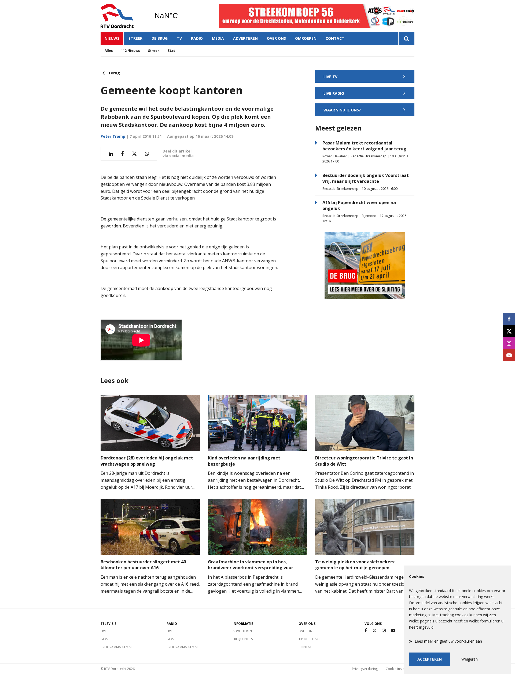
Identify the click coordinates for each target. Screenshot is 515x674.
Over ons (276, 38)
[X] (374, 630)
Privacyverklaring (365, 668)
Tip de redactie (311, 639)
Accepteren (429, 659)
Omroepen (306, 38)
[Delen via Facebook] (122, 153)
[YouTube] (393, 630)
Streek (135, 38)
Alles (109, 50)
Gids (104, 639)
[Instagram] (384, 630)
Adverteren (245, 38)
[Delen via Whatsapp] (147, 153)
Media (218, 38)
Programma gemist (117, 647)
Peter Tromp (113, 136)
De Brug (160, 38)
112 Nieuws (130, 50)
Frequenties (243, 639)
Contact (335, 38)
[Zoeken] (406, 38)
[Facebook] (366, 630)
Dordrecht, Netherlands (179, 16)
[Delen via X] (134, 153)
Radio (197, 38)
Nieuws (112, 38)
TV (179, 38)
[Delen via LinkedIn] (111, 153)
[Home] (123, 16)
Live (103, 631)
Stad (171, 50)
